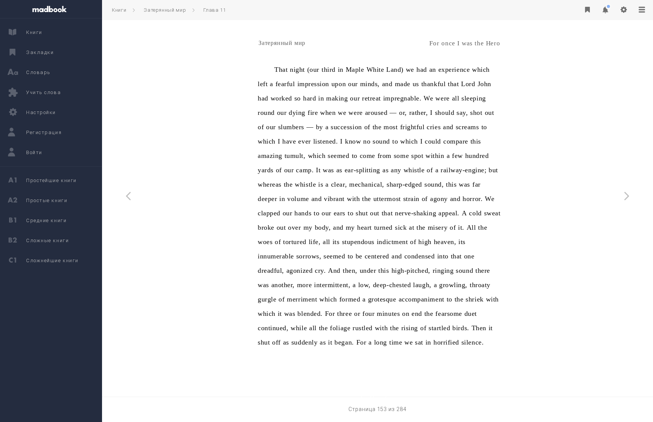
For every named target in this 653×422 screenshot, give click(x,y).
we (410, 69)
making (337, 98)
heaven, (445, 242)
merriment (302, 299)
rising (409, 328)
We (428, 98)
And (334, 270)
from (384, 155)
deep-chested (392, 285)
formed (349, 299)
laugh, (422, 285)
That (281, 69)
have (289, 141)
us (416, 84)
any (396, 170)
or (357, 313)
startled (439, 328)
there (482, 270)
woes (265, 242)
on (405, 313)
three (344, 313)
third (329, 69)
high (424, 242)
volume (298, 198)
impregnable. (402, 98)
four (368, 313)
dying (297, 112)
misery (437, 227)
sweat (492, 213)
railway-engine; (463, 170)
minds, (370, 84)
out (489, 112)
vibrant (334, 198)
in (341, 69)
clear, (339, 184)
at (411, 227)
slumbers (291, 127)
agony (439, 198)
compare (455, 141)
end (417, 313)
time (395, 342)
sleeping (473, 98)
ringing (443, 270)
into (443, 256)
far (476, 184)
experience (454, 69)
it (280, 313)
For (330, 313)
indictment (392, 242)
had (421, 69)
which (481, 69)
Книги (119, 10)
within (435, 155)
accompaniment (421, 299)
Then (479, 328)
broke (266, 227)
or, (403, 112)
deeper (267, 198)
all (456, 98)
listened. (325, 141)
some (401, 155)
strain (411, 198)
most (391, 127)
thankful (433, 84)
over (294, 227)
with (353, 198)
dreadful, (271, 270)
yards (266, 170)
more (304, 285)
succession (346, 127)
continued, (273, 328)
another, (283, 285)
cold (475, 213)
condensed (419, 256)
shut (362, 213)
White (375, 69)
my (308, 227)
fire (313, 112)
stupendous (358, 242)
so (297, 98)
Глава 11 (214, 10)
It (318, 170)
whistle (414, 170)
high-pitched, (410, 270)
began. (344, 342)
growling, (453, 285)
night (297, 69)
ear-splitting (362, 170)
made (402, 84)
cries (434, 127)
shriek (474, 299)
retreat (371, 98)
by (319, 127)
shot (476, 112)
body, (323, 227)
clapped (269, 213)
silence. (472, 342)
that (453, 84)
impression (313, 84)
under (368, 270)
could (433, 141)
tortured (294, 242)
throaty (480, 285)
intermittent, (332, 285)
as (339, 170)
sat (419, 342)
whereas (270, 184)
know (353, 141)
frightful (412, 127)
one (469, 256)
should (444, 112)
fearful (285, 84)
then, (350, 270)
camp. (305, 170)
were (442, 98)
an (432, 69)
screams (467, 127)
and (387, 84)
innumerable (276, 256)
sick (401, 227)
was (328, 170)
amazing (270, 155)
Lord (468, 84)
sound (381, 141)
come (367, 155)
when (328, 112)
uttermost (387, 198)
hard (309, 98)
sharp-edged (404, 184)
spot (417, 155)
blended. (309, 313)
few (457, 155)
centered (377, 256)
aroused (376, 112)
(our (313, 69)
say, (462, 112)
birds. (460, 328)
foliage (340, 328)
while (299, 328)
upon (338, 84)
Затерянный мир (165, 10)
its (336, 242)
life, (315, 242)
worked (281, 98)
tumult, (295, 155)
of (261, 127)
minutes (388, 313)
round (266, 112)
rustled (363, 328)
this (475, 141)
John (484, 84)
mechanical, (366, 184)
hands (302, 213)
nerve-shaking (415, 213)
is (320, 184)
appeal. (449, 213)
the (377, 127)
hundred (477, 155)
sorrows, (308, 256)
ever (304, 141)
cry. (320, 270)
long (380, 342)
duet (470, 313)
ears (339, 213)
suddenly (304, 342)
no (366, 141)
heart (364, 227)
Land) (395, 69)
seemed (338, 155)
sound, (434, 184)
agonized (299, 270)
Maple (355, 69)
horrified (446, 342)
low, (364, 285)
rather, (418, 112)
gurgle (267, 299)
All (471, 227)
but (493, 170)
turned (383, 227)
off (276, 342)
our (353, 84)
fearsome (448, 313)
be (359, 256)
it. (461, 227)
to (484, 127)
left (263, 84)
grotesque (382, 299)
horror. (473, 198)
